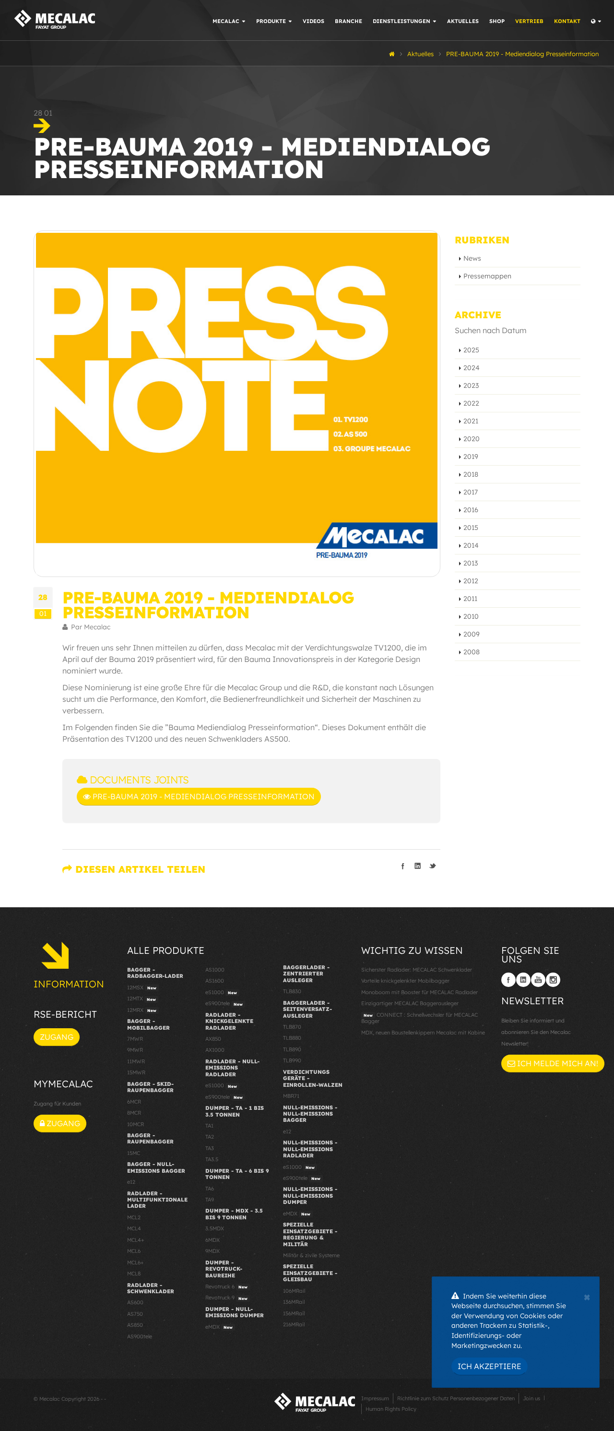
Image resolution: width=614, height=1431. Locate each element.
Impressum (375, 1398)
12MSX (141, 987)
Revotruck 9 (226, 1297)
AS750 (135, 1314)
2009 (471, 634)
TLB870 (292, 1026)
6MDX (212, 1240)
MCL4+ (135, 1240)
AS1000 (214, 969)
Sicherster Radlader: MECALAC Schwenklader (416, 969)
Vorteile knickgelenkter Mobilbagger (405, 980)
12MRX (141, 1010)
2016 (470, 509)
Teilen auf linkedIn (418, 866)
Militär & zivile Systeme (311, 1255)
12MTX (141, 998)
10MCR (135, 1124)
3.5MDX (214, 1228)
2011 (470, 598)
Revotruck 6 (226, 1286)
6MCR (134, 1101)
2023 (471, 385)
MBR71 (291, 1096)
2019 (470, 456)
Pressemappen (487, 276)
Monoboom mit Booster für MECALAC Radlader (419, 992)
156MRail (294, 1313)
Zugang (56, 1037)
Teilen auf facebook (403, 866)
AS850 (135, 1325)
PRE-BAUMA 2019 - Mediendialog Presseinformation (203, 796)
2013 (470, 563)
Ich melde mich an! (556, 1063)
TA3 (209, 1148)
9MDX (212, 1251)
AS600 (135, 1302)
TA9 (209, 1199)
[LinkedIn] (523, 980)
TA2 (209, 1136)
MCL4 (134, 1228)
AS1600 (214, 980)
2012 (470, 581)
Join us (531, 1398)
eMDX (219, 1326)
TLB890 (292, 1049)
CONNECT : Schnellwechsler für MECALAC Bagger (419, 1017)
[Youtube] (538, 980)
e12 (131, 1181)
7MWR (135, 1038)
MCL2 (134, 1217)
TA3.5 (211, 1159)
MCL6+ (135, 1262)
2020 (471, 438)
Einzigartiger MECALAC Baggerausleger (410, 1003)
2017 (470, 492)
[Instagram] (553, 980)
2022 (471, 403)
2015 (470, 527)
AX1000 (214, 1049)
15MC (133, 1153)
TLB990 (292, 1060)
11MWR (136, 1061)
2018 (470, 474)
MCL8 (134, 1273)
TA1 (209, 1125)
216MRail (294, 1324)
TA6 (209, 1188)
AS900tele (139, 1336)
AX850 (213, 1038)
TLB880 (292, 1037)
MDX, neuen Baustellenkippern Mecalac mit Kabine (423, 1032)
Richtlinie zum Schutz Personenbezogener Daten (456, 1398)
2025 (471, 350)
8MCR (134, 1112)
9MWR (135, 1049)
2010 (471, 616)
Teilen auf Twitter (432, 866)
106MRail (294, 1290)
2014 (471, 545)
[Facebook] (508, 980)
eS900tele (224, 1003)
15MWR (136, 1072)
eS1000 (221, 992)
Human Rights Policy (391, 1409)
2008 (471, 652)
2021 (470, 421)
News (472, 258)
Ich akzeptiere (489, 1366)
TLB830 (292, 991)
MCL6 (134, 1251)
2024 (471, 367)
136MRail (294, 1302)
